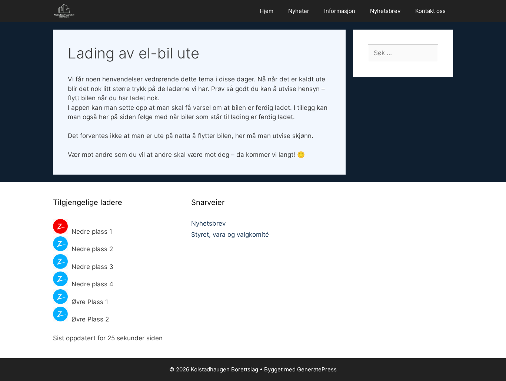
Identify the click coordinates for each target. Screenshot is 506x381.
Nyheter (298, 10)
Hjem (266, 10)
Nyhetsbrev (385, 10)
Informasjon (339, 10)
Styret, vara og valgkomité (230, 234)
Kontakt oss (430, 10)
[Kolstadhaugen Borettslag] (66, 11)
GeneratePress (317, 369)
